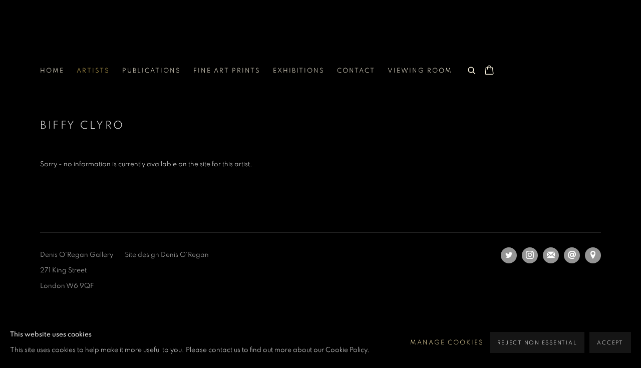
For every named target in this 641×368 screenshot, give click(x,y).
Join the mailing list (551, 255)
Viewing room (420, 71)
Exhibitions (299, 71)
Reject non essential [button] (537, 342)
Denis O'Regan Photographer (120, 38)
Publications (151, 71)
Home (52, 71)
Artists (93, 71)
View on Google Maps (593, 255)
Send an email (572, 255)
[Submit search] (472, 69)
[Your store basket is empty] (489, 71)
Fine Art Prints (226, 71)
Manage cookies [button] (447, 342)
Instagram (530, 255)
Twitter (509, 255)
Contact (356, 71)
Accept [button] (610, 342)
